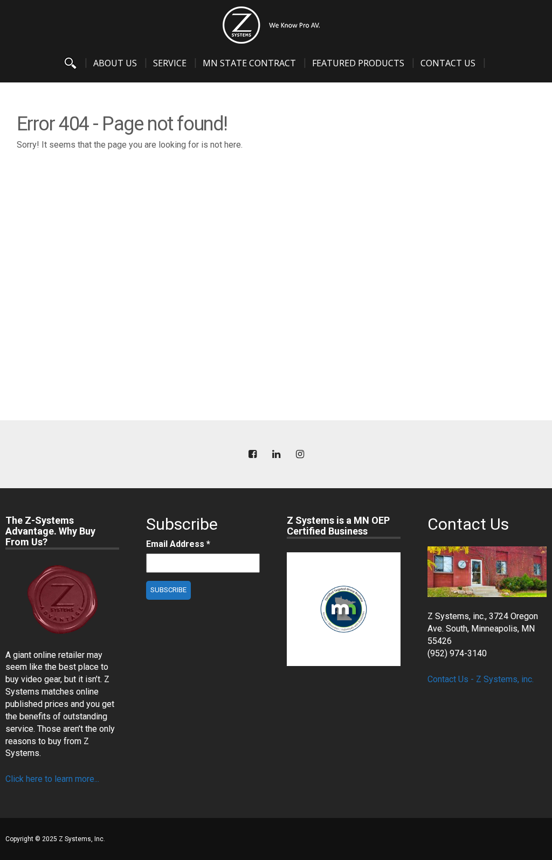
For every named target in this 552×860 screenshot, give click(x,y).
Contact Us (447, 63)
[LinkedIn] (276, 454)
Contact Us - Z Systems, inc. (480, 679)
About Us (115, 63)
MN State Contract (249, 63)
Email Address (178, 544)
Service (170, 63)
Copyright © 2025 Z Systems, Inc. (55, 839)
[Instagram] (299, 454)
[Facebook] (252, 454)
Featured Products (358, 63)
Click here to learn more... (52, 779)
